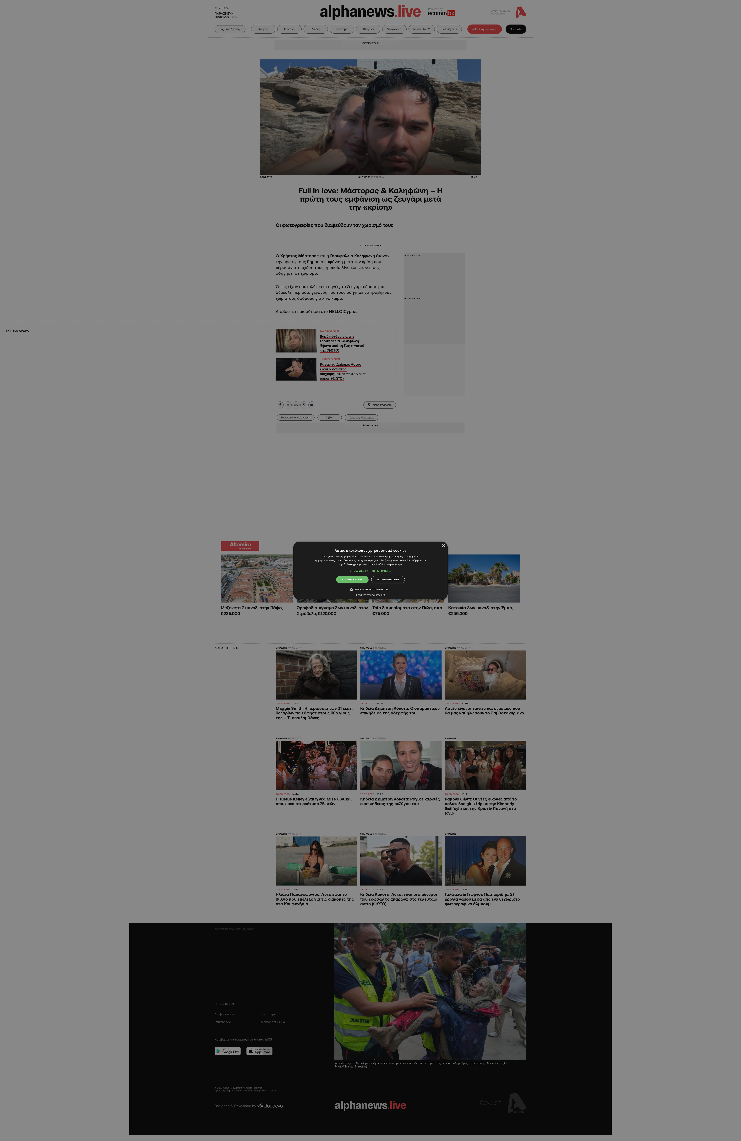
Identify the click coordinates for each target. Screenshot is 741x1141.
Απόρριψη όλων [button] (388, 579)
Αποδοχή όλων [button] (352, 579)
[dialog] (370, 570)
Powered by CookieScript (370, 595)
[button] (370, 571)
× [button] (443, 545)
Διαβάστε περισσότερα (389, 564)
